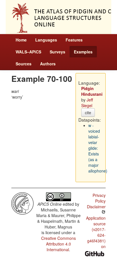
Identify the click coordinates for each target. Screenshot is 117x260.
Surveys (57, 52)
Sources (24, 63)
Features (74, 40)
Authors (48, 63)
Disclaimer (96, 206)
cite (88, 112)
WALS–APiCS (28, 52)
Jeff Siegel (87, 102)
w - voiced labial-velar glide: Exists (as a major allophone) (97, 148)
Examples (83, 52)
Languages (46, 40)
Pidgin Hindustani (92, 91)
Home (21, 40)
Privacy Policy (99, 198)
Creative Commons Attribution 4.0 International (58, 243)
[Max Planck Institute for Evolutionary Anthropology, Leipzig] (22, 203)
